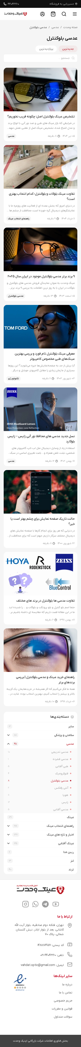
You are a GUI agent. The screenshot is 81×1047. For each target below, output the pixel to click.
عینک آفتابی (66, 843)
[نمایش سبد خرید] (53, 14)
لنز (72, 861)
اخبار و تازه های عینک (60, 835)
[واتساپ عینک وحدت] (35, 905)
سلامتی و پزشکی (64, 735)
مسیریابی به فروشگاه (61, 4)
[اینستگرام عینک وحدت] (25, 905)
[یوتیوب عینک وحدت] (55, 905)
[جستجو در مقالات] (63, 14)
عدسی (55, 27)
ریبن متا (68, 852)
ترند (71, 870)
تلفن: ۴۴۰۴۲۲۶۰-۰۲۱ (52, 955)
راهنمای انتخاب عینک (60, 826)
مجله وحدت (70, 27)
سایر (71, 726)
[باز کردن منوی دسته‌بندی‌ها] (74, 14)
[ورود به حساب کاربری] (42, 14)
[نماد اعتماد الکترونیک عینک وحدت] (20, 990)
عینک (70, 817)
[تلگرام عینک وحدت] (45, 905)
